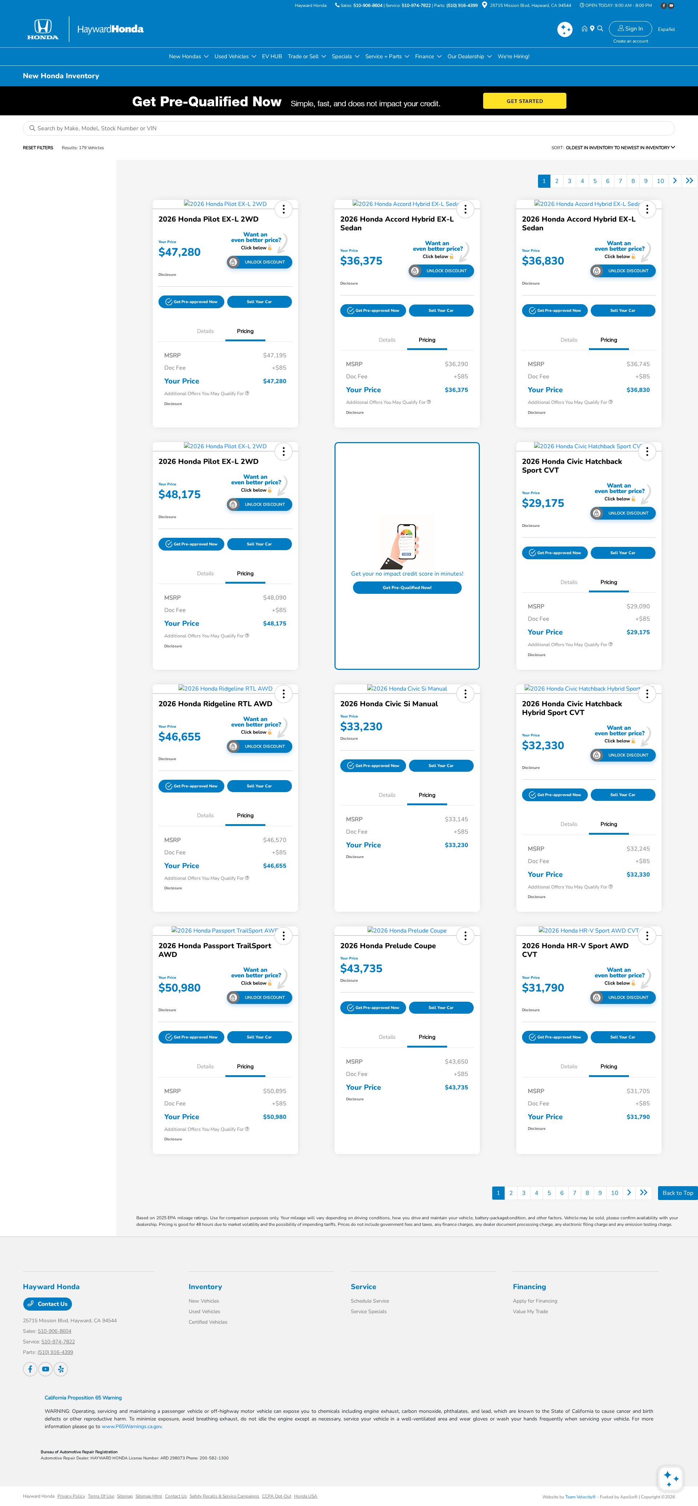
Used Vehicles (204, 1311)
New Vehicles (204, 1301)
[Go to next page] (675, 181)
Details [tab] (205, 331)
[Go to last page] (689, 181)
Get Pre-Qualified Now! (407, 588)
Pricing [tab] (245, 331)
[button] (283, 209)
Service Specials (369, 1311)
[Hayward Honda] (85, 29)
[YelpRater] (60, 1369)
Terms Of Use (101, 1496)
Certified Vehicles (208, 1322)
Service (363, 1287)
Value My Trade (530, 1311)
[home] (586, 29)
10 (660, 181)
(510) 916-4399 (462, 5)
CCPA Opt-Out (276, 1496)
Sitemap (125, 1496)
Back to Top (678, 1193)
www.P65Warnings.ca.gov (131, 1426)
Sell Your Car (259, 302)
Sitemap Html (149, 1496)
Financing (529, 1287)
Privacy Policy (71, 1496)
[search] (600, 29)
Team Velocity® (580, 1497)
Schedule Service (370, 1301)
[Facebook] (664, 6)
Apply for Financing (535, 1301)
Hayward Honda (39, 1496)
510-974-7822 (416, 5)
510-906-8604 (367, 5)
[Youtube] (671, 6)
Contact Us (52, 1304)
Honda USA (305, 1496)
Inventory (205, 1287)
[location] (484, 6)
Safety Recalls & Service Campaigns (224, 1496)
